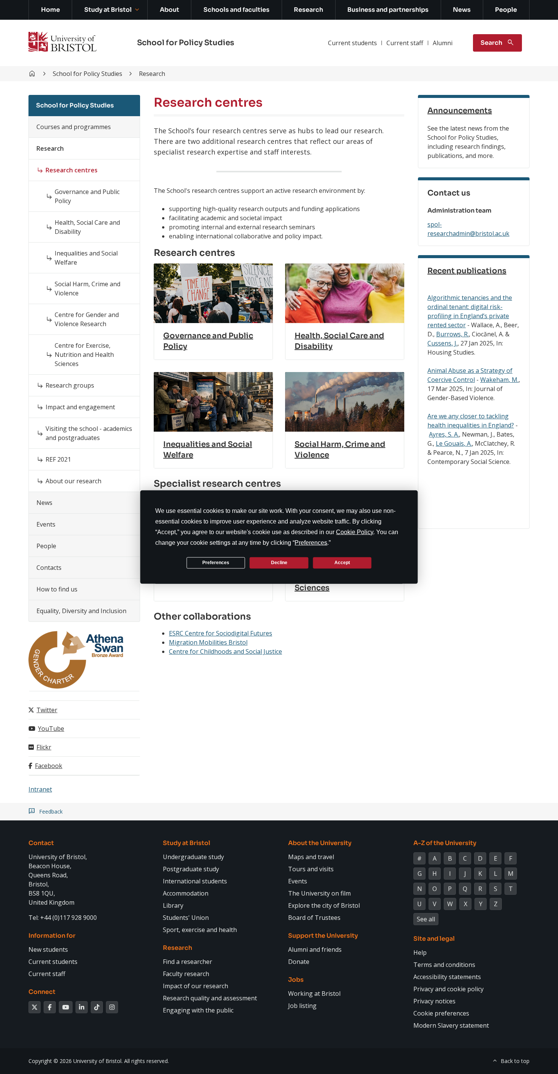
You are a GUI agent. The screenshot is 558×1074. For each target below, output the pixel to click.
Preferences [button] (311, 542)
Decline (279, 562)
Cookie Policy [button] (354, 531)
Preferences (215, 562)
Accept (342, 562)
